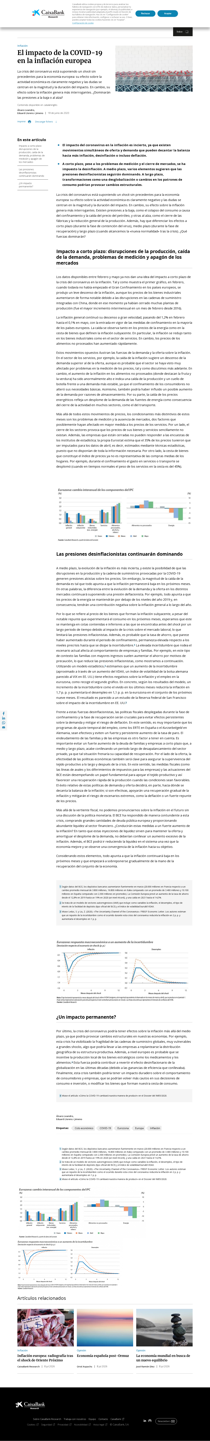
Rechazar (145, 13)
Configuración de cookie (83, 23)
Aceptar (167, 13)
